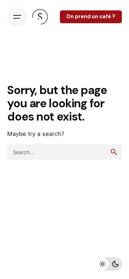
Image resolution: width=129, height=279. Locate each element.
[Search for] (64, 152)
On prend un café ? (90, 16)
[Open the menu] (17, 17)
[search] (114, 152)
